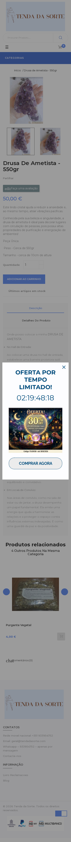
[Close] (64, 367)
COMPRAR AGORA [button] (35, 463)
